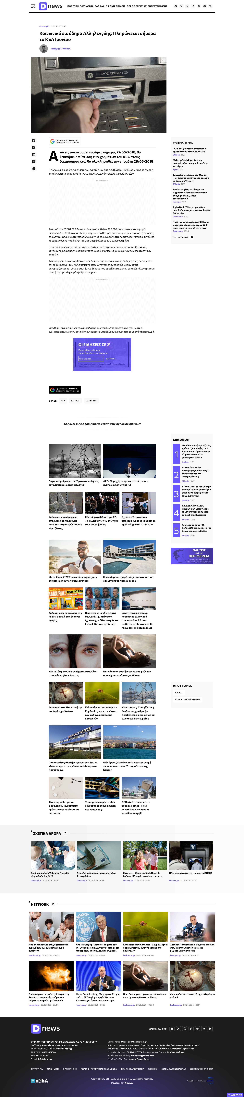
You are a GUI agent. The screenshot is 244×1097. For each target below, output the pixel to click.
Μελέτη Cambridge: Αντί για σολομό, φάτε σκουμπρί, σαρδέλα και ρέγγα (190, 163)
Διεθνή (185, 462)
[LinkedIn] (34, 154)
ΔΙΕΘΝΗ (110, 6)
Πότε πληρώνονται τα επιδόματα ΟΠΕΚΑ (191, 873)
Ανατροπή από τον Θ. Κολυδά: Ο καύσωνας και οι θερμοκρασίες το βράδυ (196, 527)
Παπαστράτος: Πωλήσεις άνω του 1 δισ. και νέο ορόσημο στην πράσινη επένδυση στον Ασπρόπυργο (73, 766)
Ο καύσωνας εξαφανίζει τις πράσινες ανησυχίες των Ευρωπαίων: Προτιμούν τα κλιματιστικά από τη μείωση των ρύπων (196, 451)
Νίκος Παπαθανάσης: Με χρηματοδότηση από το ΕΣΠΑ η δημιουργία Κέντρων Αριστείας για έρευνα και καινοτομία (97, 997)
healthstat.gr (35, 955)
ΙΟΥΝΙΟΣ (75, 400)
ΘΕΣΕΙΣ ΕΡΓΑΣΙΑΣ (137, 6)
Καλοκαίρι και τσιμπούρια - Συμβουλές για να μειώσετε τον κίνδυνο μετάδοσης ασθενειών (145, 947)
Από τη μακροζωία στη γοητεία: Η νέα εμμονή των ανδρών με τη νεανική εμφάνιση (48, 947)
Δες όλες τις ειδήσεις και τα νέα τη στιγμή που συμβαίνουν (102, 423)
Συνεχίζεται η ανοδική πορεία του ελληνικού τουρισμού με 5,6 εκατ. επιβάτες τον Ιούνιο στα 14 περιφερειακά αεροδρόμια (137, 620)
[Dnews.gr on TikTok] (193, 6)
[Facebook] (34, 140)
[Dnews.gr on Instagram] (187, 6)
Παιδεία (185, 500)
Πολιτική (177, 202)
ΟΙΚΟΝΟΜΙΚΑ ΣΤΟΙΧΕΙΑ (201, 1069)
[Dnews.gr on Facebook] (175, 6)
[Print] (34, 168)
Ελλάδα (176, 155)
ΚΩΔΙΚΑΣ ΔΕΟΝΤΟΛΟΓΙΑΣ (173, 1069)
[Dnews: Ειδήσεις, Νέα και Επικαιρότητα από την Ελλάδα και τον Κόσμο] (50, 6)
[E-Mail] (34, 161)
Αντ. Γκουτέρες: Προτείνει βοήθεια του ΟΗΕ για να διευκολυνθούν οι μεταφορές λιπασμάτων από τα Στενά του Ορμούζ (97, 947)
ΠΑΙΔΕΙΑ (121, 6)
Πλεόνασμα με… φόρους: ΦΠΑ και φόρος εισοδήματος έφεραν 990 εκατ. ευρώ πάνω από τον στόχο (191, 224)
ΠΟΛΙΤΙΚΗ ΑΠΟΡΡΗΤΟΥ (132, 1069)
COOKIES (152, 1069)
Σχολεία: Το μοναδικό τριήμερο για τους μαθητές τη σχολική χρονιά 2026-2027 (138, 520)
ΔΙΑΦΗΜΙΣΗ (53, 1069)
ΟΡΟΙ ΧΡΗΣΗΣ (70, 1069)
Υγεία (175, 169)
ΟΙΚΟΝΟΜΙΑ (87, 6)
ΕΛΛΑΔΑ (100, 6)
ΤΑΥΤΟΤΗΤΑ (37, 1069)
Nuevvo (128, 1082)
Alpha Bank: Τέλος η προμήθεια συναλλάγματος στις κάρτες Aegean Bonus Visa (191, 210)
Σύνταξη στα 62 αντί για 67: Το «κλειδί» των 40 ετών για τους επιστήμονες (101, 520)
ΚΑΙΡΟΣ (179, 692)
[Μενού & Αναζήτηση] (33, 6)
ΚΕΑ (63, 400)
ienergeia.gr (81, 955)
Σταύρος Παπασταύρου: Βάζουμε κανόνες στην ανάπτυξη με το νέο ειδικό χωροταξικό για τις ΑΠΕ (192, 947)
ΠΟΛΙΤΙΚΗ (73, 6)
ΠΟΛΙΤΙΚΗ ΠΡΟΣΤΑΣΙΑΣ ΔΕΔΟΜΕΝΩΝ (99, 1069)
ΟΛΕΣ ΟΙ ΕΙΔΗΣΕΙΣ (157, 1029)
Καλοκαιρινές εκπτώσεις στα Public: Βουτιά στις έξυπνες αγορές (65, 616)
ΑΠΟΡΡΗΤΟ (236, 1095)
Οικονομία (44, 26)
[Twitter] (34, 147)
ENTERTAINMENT (157, 6)
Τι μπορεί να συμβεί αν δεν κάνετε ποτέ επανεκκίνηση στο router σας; (100, 805)
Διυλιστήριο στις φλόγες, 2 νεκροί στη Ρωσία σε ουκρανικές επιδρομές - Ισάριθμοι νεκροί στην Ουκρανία (49, 997)
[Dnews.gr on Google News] (199, 6)
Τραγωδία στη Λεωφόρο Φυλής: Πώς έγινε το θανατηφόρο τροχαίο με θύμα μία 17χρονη (191, 177)
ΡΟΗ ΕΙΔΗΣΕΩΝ (183, 143)
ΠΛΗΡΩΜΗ (91, 400)
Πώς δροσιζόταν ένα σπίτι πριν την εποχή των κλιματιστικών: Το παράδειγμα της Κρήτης (127, 766)
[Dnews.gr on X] (181, 6)
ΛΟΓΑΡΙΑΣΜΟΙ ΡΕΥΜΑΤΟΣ (187, 699)
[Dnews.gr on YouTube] (204, 6)
